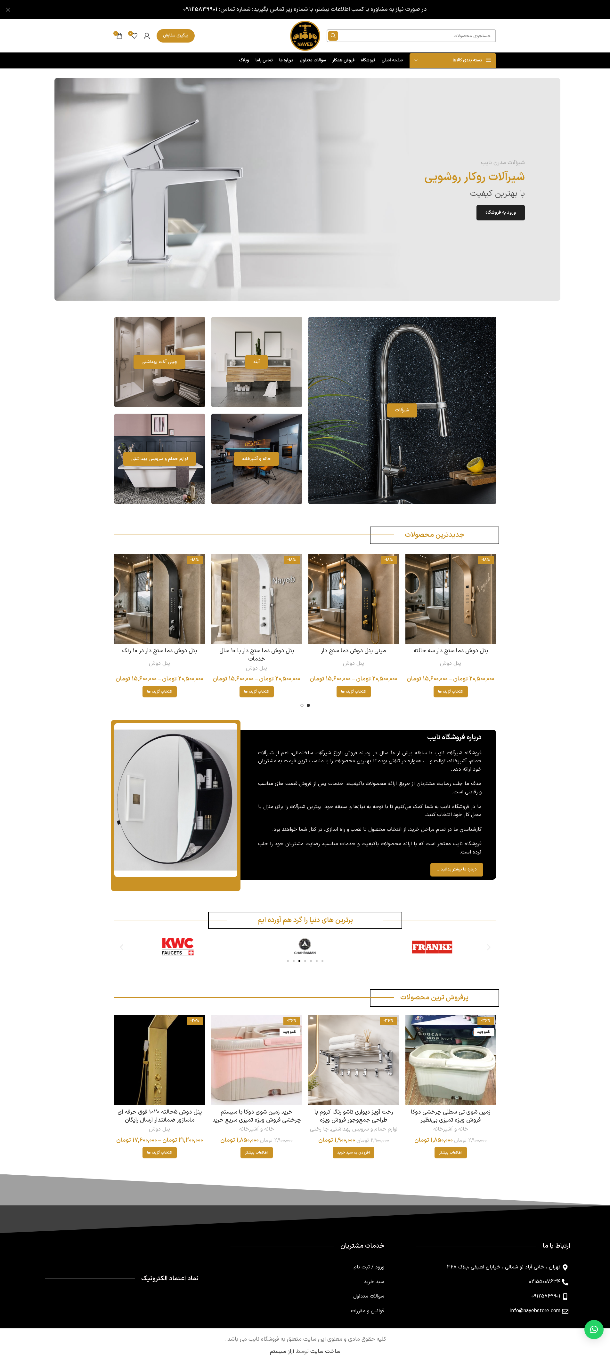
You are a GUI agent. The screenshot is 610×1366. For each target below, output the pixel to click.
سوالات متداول (368, 1296)
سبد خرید (374, 1282)
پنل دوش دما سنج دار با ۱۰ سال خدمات (256, 655)
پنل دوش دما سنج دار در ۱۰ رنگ (159, 651)
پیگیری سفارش (175, 35)
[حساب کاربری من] (147, 35)
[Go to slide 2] (302, 705)
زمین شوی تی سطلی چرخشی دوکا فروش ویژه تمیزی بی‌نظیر (450, 1116)
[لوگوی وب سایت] (305, 35)
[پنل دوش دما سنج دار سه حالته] (450, 599)
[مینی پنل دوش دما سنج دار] (353, 599)
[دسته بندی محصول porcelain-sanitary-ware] (159, 362)
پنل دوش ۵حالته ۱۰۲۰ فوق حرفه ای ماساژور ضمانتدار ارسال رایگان (160, 1116)
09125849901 (200, 9)
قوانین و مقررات (367, 1311)
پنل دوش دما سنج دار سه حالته (450, 651)
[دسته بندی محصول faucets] (402, 410)
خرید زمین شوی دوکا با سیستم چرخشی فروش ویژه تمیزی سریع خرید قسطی (256, 1120)
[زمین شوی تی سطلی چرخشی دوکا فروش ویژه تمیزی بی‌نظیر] (450, 1060)
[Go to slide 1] (308, 705)
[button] (122, 947)
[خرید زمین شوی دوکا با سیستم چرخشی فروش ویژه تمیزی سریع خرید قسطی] (256, 1060)
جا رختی (319, 1129)
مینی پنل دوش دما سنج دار (353, 651)
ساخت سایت (325, 1351)
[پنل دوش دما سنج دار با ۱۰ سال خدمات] (256, 599)
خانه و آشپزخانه (450, 1129)
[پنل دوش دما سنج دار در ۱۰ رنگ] (159, 599)
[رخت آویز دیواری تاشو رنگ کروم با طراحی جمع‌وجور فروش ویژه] (353, 1060)
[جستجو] (333, 36)
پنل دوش (450, 663)
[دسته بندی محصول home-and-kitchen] (256, 459)
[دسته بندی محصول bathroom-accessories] (159, 459)
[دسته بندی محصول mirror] (256, 362)
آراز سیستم (282, 1351)
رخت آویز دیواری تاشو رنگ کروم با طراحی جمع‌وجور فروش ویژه (353, 1116)
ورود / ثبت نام (369, 1267)
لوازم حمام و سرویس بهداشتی (364, 1129)
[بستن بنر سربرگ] (8, 9)
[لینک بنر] (307, 189)
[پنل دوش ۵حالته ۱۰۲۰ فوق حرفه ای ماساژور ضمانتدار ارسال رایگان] (159, 1060)
